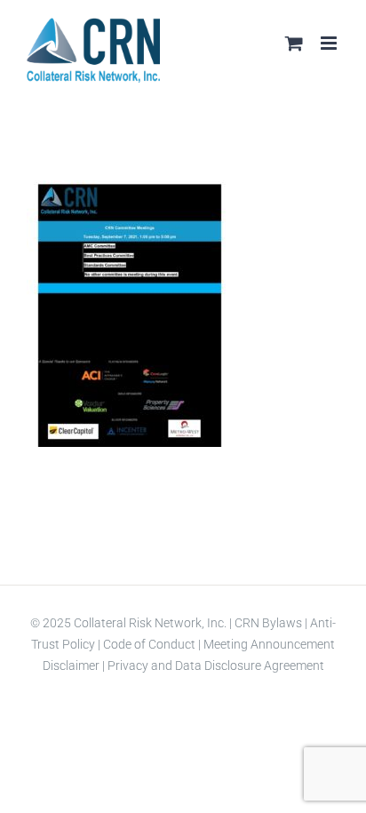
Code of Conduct (147, 644)
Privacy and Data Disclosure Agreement (215, 665)
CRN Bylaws (268, 623)
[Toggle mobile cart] (294, 43)
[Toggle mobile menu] (330, 43)
